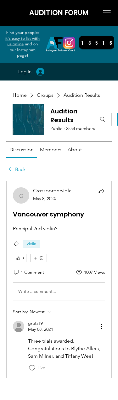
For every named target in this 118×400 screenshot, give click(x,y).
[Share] (101, 191)
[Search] (102, 119)
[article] (59, 279)
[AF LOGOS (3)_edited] (60, 44)
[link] (21, 150)
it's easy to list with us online (22, 41)
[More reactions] (38, 258)
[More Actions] (101, 326)
